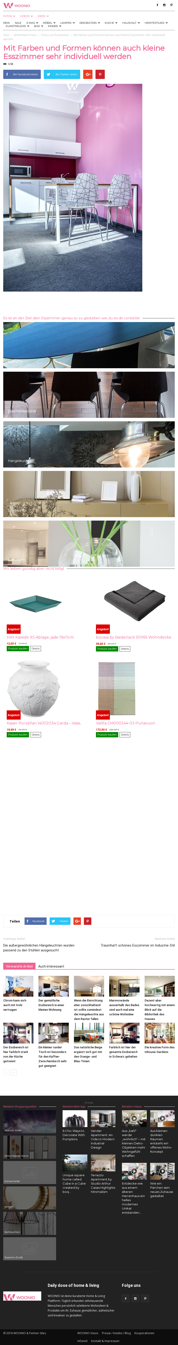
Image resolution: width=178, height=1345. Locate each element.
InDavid (82, 1341)
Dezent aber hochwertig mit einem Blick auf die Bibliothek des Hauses (160, 1010)
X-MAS (30, 22)
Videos (24, 16)
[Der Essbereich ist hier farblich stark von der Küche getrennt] (18, 1033)
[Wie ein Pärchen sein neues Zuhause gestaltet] (162, 1171)
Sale (18, 22)
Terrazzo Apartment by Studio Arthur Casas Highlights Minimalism (103, 1183)
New (6, 22)
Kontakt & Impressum (105, 1341)
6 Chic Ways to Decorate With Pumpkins (74, 1135)
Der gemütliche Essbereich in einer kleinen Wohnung (51, 1005)
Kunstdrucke (16, 26)
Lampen (65, 22)
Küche (109, 22)
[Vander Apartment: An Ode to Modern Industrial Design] (103, 1118)
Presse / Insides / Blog (116, 1333)
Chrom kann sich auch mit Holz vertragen (14, 1005)
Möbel (47, 22)
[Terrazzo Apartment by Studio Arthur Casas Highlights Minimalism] (103, 1163)
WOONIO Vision (87, 1333)
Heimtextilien (154, 22)
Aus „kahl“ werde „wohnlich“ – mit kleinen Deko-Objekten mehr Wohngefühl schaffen (134, 1143)
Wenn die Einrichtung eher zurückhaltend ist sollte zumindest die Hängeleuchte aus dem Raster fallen (89, 1010)
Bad (37, 26)
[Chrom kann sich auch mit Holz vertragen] (18, 986)
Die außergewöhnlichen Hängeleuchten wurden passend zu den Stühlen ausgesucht (38, 947)
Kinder (53, 26)
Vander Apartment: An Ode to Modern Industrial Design (102, 1139)
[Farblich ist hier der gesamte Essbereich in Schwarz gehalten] (124, 1033)
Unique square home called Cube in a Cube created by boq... (74, 1183)
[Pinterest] (171, 5)
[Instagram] (164, 5)
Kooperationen (144, 1333)
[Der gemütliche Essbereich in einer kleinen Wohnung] (53, 986)
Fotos (7, 16)
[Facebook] (157, 5)
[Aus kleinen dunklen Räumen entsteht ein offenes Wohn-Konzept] (162, 1118)
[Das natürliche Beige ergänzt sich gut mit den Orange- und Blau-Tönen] (89, 1033)
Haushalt (129, 22)
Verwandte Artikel (19, 966)
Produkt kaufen (18, 648)
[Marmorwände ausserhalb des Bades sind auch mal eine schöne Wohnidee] (124, 986)
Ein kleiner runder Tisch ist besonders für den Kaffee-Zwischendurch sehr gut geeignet (52, 1057)
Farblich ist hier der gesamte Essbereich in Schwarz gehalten (123, 1052)
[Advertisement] (89, 304)
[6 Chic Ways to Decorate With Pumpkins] (75, 1118)
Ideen (41, 16)
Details (36, 648)
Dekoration (88, 22)
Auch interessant (51, 966)
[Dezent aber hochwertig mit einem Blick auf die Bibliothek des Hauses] (160, 986)
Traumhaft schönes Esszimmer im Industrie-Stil (138, 945)
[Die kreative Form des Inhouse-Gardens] (160, 1033)
